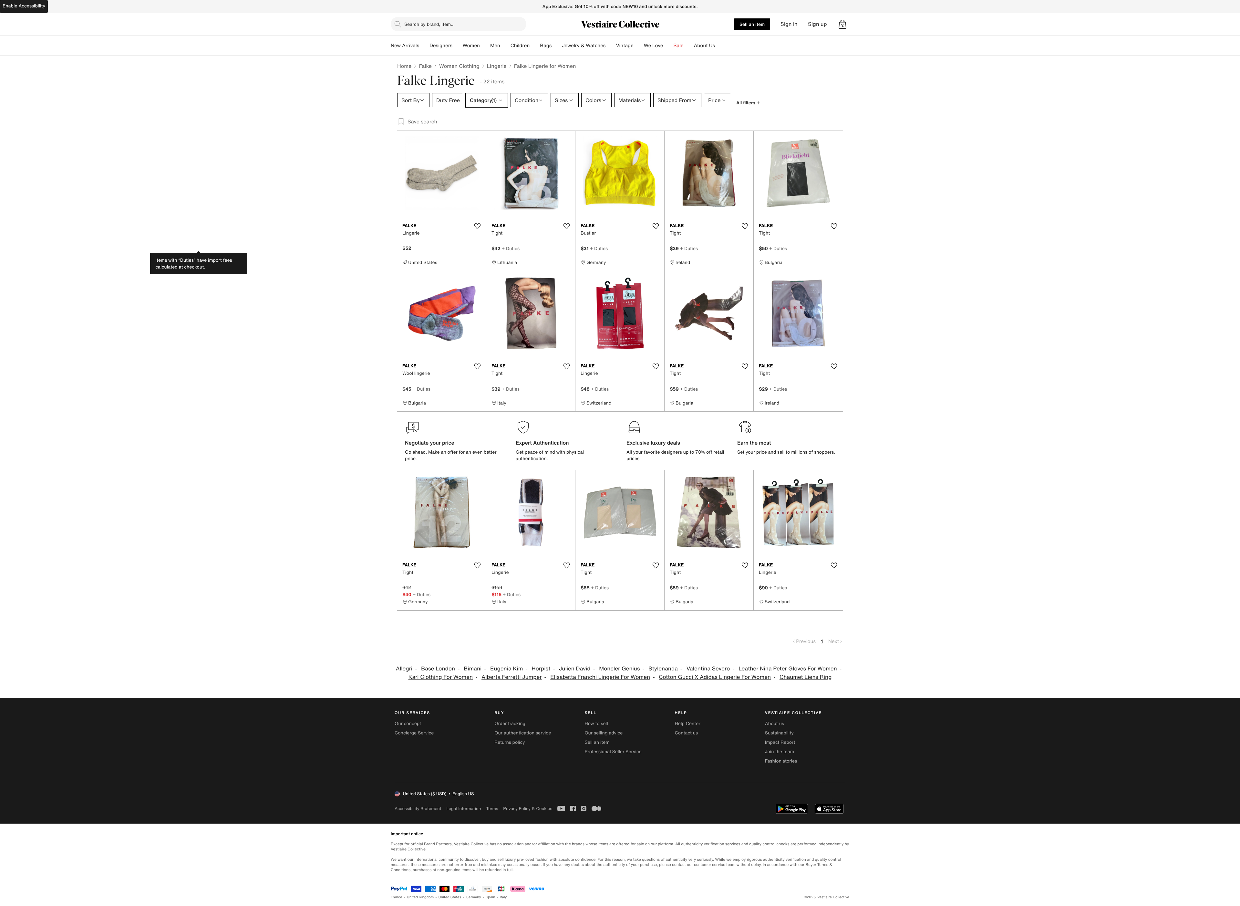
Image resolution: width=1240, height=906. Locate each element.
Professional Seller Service (612, 751)
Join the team (779, 751)
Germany (473, 897)
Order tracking (509, 723)
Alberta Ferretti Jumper (511, 677)
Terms (492, 809)
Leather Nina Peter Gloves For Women (788, 669)
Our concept (408, 723)
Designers (440, 45)
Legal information (463, 809)
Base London (438, 669)
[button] (842, 24)
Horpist (541, 669)
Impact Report (780, 742)
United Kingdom (420, 897)
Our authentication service (522, 733)
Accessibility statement (418, 809)
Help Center (687, 723)
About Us (704, 45)
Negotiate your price (429, 443)
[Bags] (556, 45)
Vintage (624, 45)
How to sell (596, 723)
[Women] (485, 45)
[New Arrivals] (424, 45)
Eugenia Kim (506, 669)
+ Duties (511, 248)
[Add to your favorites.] (477, 226)
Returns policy (509, 742)
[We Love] (668, 45)
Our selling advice (603, 733)
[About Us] (720, 45)
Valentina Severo (708, 669)
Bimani (472, 669)
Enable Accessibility (24, 6)
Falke (425, 66)
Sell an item (752, 24)
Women (471, 45)
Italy (503, 897)
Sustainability (779, 733)
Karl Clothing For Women (440, 677)
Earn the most (754, 443)
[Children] (534, 45)
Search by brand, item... (429, 24)
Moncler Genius (619, 669)
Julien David (575, 669)
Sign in (789, 24)
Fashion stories (781, 761)
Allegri (404, 669)
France (396, 897)
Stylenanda (663, 669)
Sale (679, 45)
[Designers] (457, 45)
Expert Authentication (542, 443)
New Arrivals (405, 45)
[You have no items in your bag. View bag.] (842, 24)
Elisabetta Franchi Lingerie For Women (600, 677)
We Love (653, 45)
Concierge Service (414, 733)
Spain (490, 897)
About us (774, 723)
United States (450, 897)
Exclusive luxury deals (653, 443)
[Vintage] (638, 45)
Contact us (686, 733)
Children (520, 45)
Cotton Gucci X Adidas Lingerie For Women (715, 677)
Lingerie (497, 66)
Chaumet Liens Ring (806, 677)
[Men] (505, 45)
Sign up (817, 24)
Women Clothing (459, 66)
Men (495, 45)
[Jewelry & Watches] (610, 45)
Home (404, 66)
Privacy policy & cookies (527, 809)
